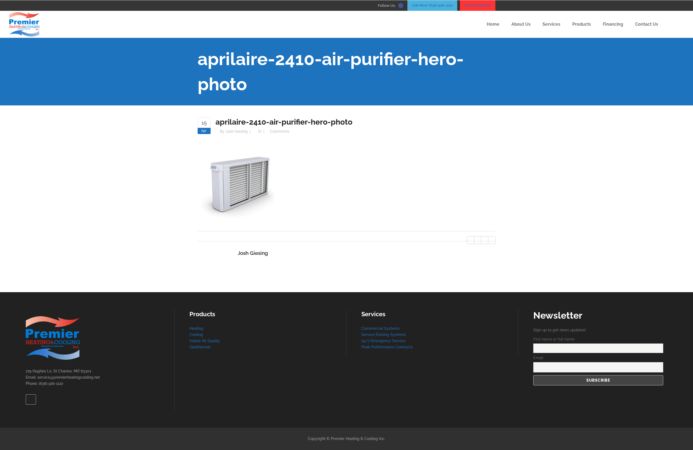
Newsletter (557, 315)
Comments (279, 131)
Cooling (196, 334)
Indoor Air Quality (204, 341)
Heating (196, 328)
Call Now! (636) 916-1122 (432, 5)
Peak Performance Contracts (387, 347)
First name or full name (553, 339)
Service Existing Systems (383, 334)
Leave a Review (478, 5)
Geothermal (199, 347)
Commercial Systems (380, 328)
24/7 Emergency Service (383, 341)
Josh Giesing (236, 131)
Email (538, 358)
